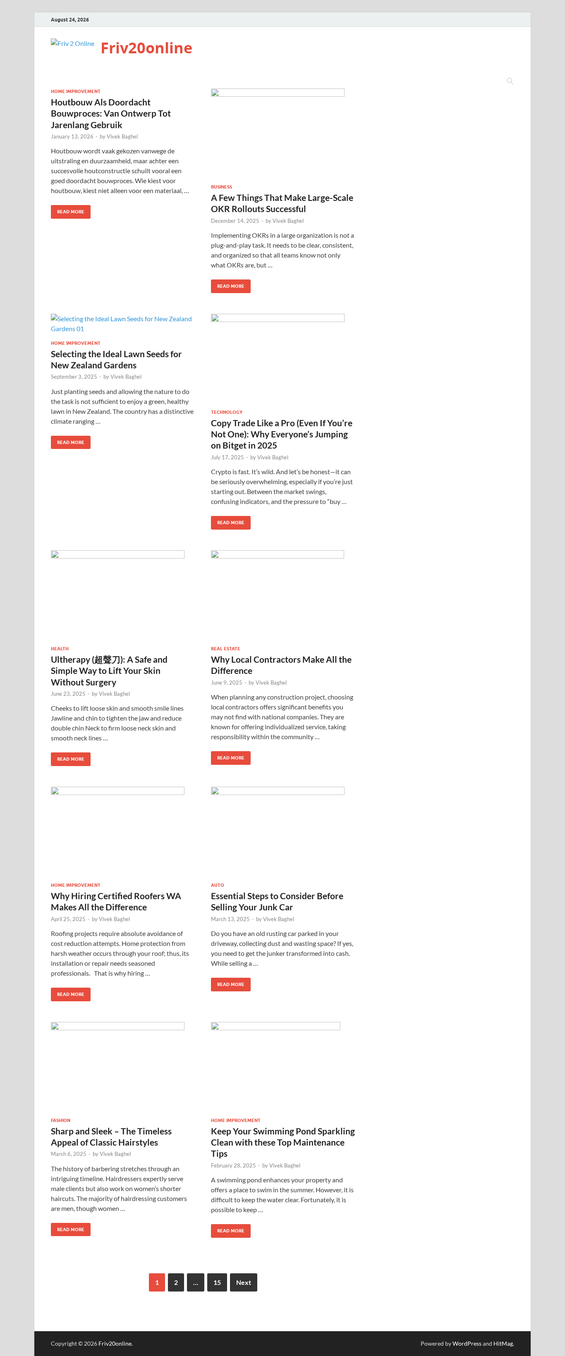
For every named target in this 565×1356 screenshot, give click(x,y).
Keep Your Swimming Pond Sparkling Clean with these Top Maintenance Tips (283, 1142)
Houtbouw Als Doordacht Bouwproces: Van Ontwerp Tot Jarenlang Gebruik (111, 113)
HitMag (503, 1343)
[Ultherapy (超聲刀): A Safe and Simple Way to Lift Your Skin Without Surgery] (123, 594)
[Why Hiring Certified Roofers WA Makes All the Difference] (123, 831)
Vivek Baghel (122, 136)
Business (221, 187)
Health (60, 649)
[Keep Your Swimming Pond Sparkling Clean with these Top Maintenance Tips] (283, 1066)
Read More (67, 210)
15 (217, 1282)
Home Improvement (76, 91)
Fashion (60, 1120)
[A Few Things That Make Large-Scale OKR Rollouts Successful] (283, 132)
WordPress (466, 1343)
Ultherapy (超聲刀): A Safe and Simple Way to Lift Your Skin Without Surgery (109, 670)
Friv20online (146, 48)
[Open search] (510, 81)
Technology (226, 412)
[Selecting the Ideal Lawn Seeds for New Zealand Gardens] (123, 324)
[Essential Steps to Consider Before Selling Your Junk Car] (283, 831)
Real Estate (225, 649)
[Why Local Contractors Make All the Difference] (283, 594)
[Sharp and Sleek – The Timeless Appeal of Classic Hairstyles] (123, 1066)
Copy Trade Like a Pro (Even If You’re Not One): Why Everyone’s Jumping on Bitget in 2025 (281, 434)
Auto (217, 885)
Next (243, 1282)
